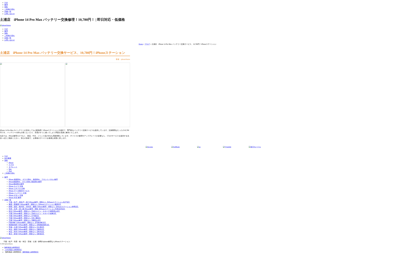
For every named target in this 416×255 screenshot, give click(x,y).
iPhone (11, 163)
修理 (6, 5)
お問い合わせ (9, 14)
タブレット (13, 167)
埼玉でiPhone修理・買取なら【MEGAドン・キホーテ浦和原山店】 (34, 211)
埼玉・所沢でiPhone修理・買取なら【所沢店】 (27, 232)
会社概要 (7, 158)
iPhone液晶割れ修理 (16, 184)
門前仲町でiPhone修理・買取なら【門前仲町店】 (27, 222)
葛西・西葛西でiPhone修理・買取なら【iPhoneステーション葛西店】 (35, 204)
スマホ (11, 165)
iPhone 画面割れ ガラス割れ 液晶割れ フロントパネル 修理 (33, 179)
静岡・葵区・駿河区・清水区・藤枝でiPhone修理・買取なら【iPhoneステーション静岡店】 (44, 207)
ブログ (147, 44)
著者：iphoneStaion (123, 59)
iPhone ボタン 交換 (16, 195)
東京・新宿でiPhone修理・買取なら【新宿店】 (27, 234)
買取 (6, 7)
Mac (10, 169)
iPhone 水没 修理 (15, 197)
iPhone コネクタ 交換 (17, 188)
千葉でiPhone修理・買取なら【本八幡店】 (25, 218)
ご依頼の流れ (9, 9)
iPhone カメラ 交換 (16, 186)
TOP (6, 3)
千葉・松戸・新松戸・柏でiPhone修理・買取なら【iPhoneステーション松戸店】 (39, 202)
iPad (10, 171)
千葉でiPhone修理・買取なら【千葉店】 (24, 216)
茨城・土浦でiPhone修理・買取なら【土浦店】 (27, 227)
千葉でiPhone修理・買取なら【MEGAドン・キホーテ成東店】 (33, 213)
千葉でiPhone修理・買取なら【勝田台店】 (25, 220)
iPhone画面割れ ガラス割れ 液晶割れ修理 (25, 182)
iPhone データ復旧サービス (19, 191)
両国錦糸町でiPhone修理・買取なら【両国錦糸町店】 (29, 225)
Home (141, 44)
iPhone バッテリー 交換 (17, 193)
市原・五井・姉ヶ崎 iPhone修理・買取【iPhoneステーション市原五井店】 (37, 209)
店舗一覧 (7, 11)
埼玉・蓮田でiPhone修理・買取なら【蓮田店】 (27, 229)
